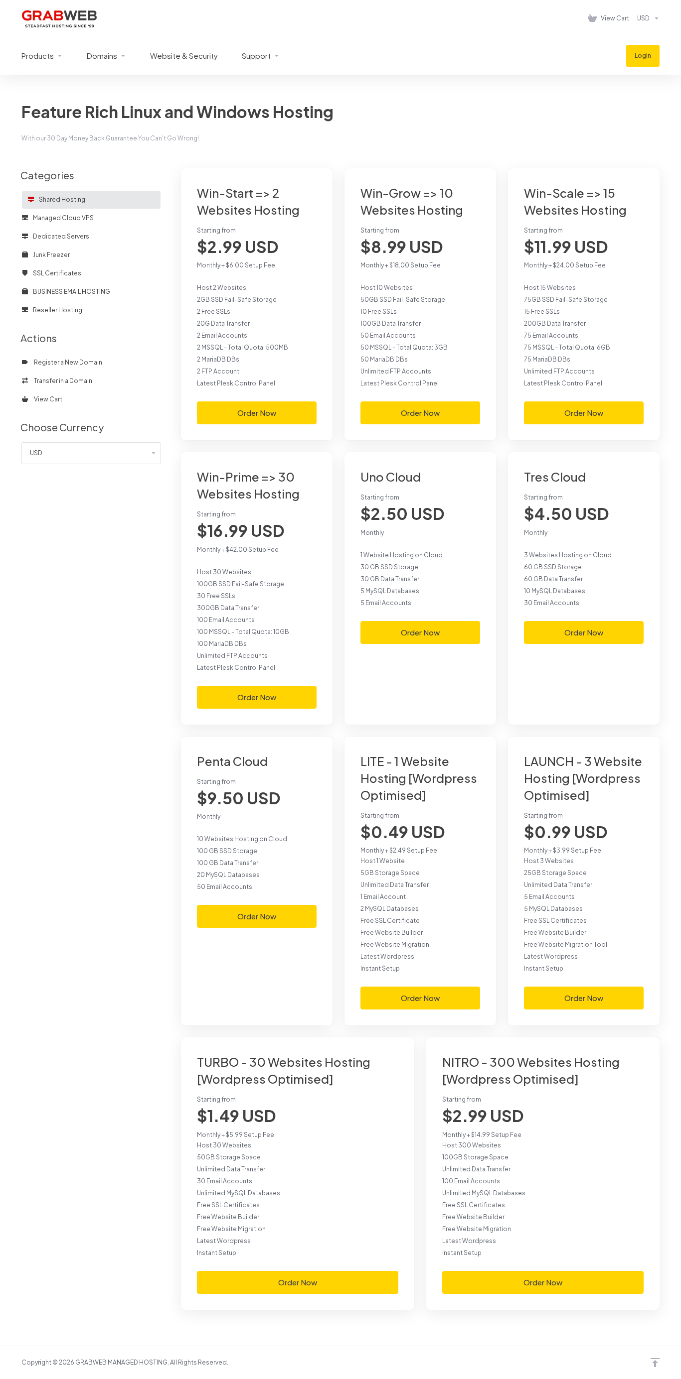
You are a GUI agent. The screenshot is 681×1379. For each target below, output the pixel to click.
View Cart (47, 399)
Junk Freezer (51, 254)
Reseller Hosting (57, 310)
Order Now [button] (256, 412)
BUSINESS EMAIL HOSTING (71, 291)
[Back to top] (655, 1362)
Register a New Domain (67, 362)
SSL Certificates (56, 273)
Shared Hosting (61, 199)
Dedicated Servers (60, 236)
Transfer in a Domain (62, 380)
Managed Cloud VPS (63, 218)
